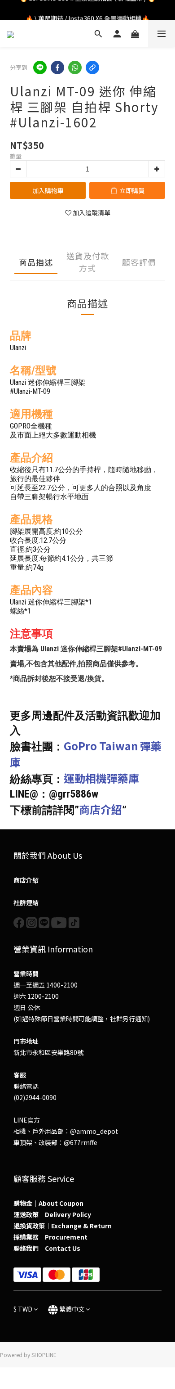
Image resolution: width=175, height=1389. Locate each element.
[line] (40, 67)
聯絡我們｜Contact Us (46, 1248)
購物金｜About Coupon (48, 1203)
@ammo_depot (94, 1131)
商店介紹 (100, 809)
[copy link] (92, 67)
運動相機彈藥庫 (101, 778)
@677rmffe (80, 1142)
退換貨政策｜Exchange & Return (62, 1225)
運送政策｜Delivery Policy (52, 1214)
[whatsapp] (75, 67)
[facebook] (57, 67)
